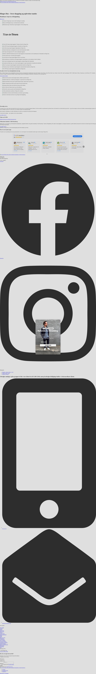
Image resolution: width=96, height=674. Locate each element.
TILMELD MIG (48, 345)
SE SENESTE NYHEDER (48, 328)
